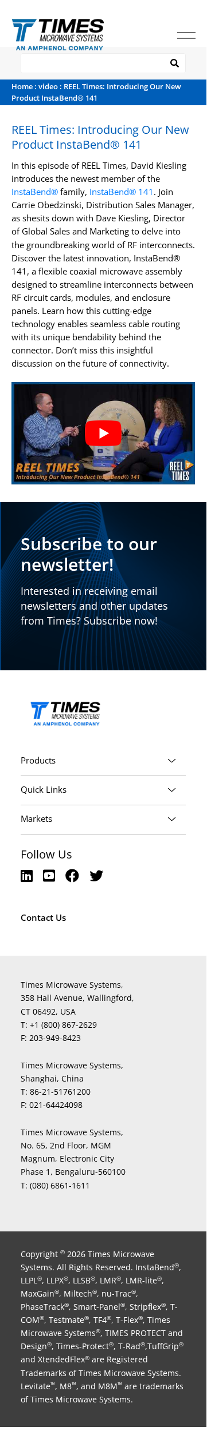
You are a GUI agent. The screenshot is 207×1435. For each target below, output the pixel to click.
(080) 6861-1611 (60, 1185)
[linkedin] (28, 875)
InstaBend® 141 (121, 191)
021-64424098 (56, 1104)
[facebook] (74, 875)
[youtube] (50, 875)
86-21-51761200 (60, 1091)
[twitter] (96, 875)
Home (22, 86)
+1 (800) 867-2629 (63, 1024)
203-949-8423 (55, 1037)
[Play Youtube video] (103, 433)
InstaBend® (34, 191)
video (48, 86)
